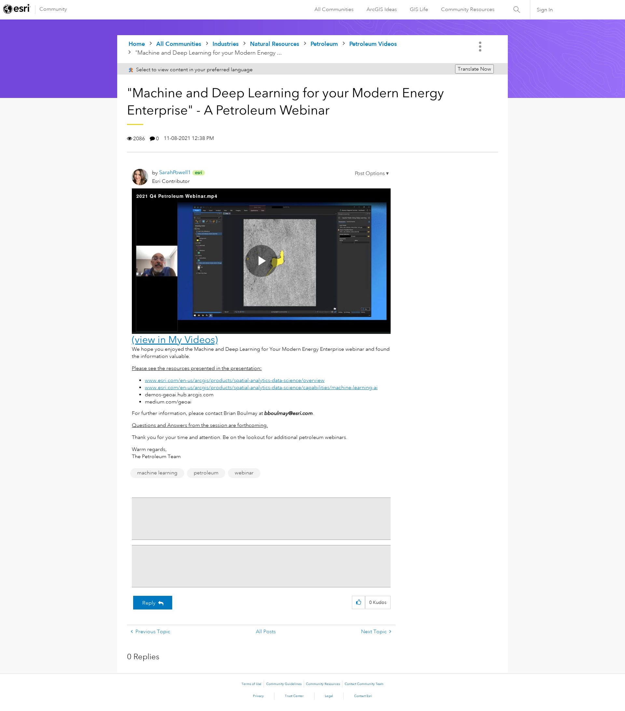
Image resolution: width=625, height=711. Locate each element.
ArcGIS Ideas (382, 9)
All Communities (334, 9)
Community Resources (467, 9)
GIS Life (419, 9)
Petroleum (324, 43)
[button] (372, 173)
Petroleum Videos (373, 43)
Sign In (545, 10)
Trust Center (294, 696)
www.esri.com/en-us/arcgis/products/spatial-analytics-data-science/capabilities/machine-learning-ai (261, 387)
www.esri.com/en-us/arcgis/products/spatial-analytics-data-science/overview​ (235, 380)
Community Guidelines (283, 684)
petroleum (206, 473)
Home (137, 43)
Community (53, 9)
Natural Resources (274, 43)
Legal (329, 696)
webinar (244, 473)
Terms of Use (251, 684)
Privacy (258, 696)
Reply (149, 603)
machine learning (157, 473)
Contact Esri (363, 696)
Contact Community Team (364, 684)
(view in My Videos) (175, 340)
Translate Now (474, 69)
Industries (226, 43)
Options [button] (481, 46)
